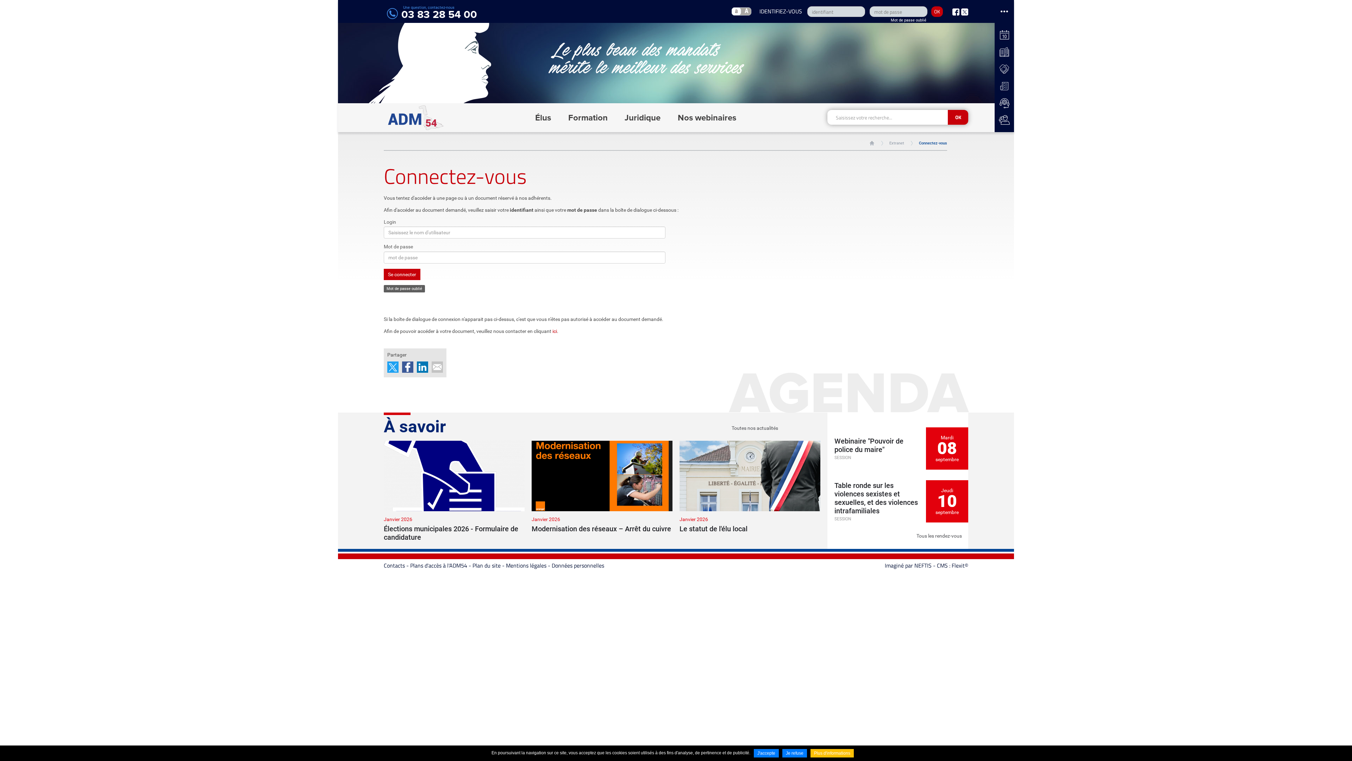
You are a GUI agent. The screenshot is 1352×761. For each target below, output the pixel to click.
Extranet (896, 143)
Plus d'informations (832, 753)
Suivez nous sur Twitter (964, 12)
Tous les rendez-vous (939, 536)
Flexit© (960, 565)
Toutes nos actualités (755, 428)
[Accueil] (416, 117)
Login (390, 222)
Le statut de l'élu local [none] (713, 529)
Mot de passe (398, 246)
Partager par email (437, 367)
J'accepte (766, 753)
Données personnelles (578, 565)
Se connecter (402, 274)
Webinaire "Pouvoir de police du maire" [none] (868, 445)
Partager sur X (393, 367)
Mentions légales (526, 565)
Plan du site (486, 565)
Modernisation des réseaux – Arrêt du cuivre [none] (601, 529)
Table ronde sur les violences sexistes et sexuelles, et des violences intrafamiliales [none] (876, 498)
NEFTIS (923, 565)
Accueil (872, 143)
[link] (454, 491)
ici (554, 331)
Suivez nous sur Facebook (955, 12)
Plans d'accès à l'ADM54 (438, 565)
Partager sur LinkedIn (422, 367)
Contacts (394, 565)
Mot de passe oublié (908, 20)
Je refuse (794, 753)
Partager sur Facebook (407, 367)
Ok (958, 117)
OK (937, 11)
